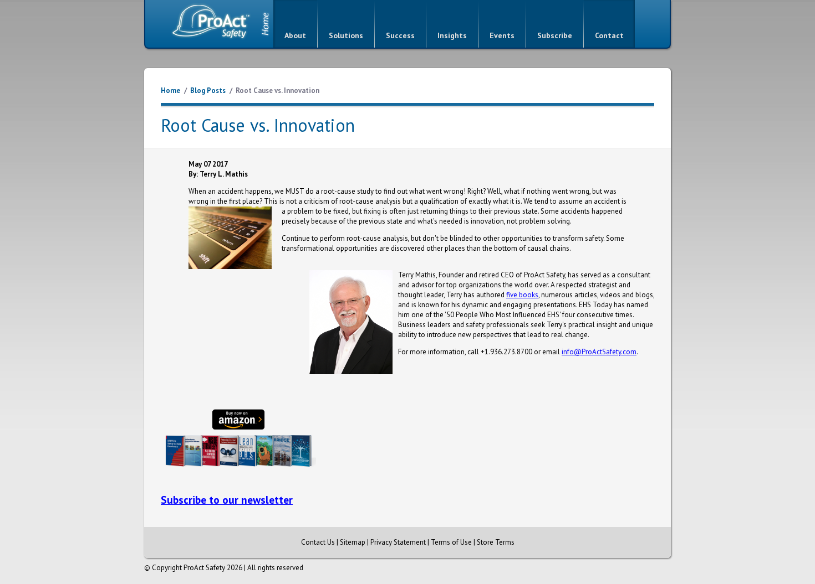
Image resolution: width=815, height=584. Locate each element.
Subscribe (554, 35)
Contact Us (318, 542)
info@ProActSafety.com (599, 351)
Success (400, 35)
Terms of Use (451, 542)
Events (502, 35)
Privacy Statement (398, 542)
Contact (609, 35)
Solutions (346, 35)
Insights (452, 35)
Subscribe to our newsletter (227, 500)
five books (522, 294)
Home (170, 90)
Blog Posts (208, 90)
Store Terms (496, 542)
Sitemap (352, 542)
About (295, 35)
